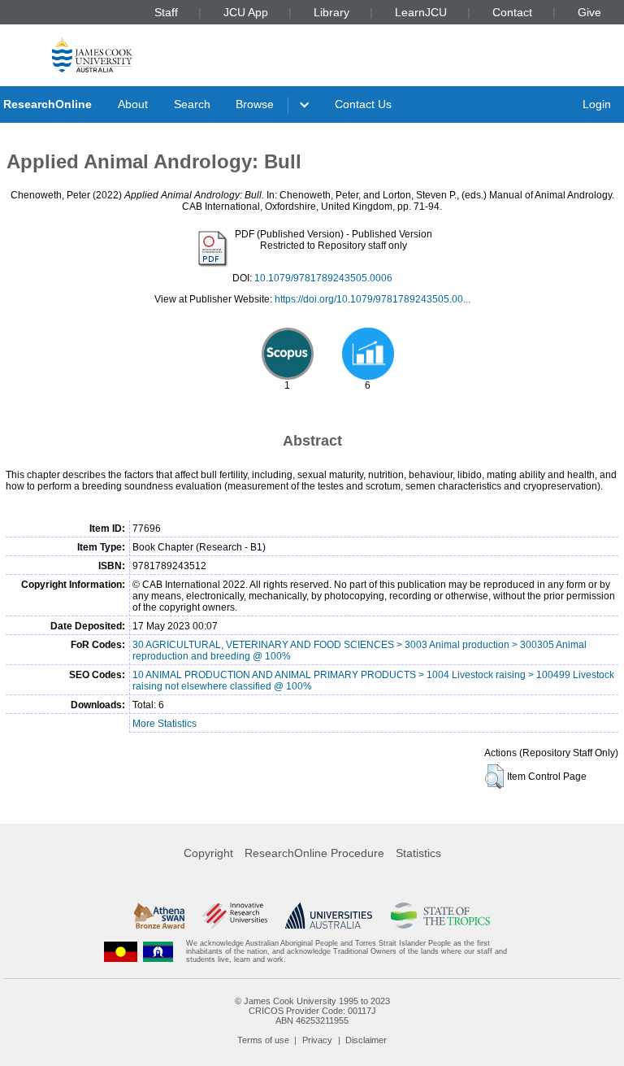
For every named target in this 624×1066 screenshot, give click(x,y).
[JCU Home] (92, 54)
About (133, 104)
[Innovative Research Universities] (234, 916)
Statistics (418, 852)
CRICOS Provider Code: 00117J (312, 1011)
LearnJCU (421, 12)
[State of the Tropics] (440, 916)
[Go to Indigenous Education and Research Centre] (121, 951)
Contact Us (363, 104)
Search (192, 104)
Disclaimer (366, 1040)
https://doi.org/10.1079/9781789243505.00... (372, 299)
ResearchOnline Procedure (314, 852)
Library (331, 12)
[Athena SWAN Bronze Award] (159, 916)
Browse (255, 104)
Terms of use (263, 1040)
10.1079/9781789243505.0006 (323, 278)
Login (597, 104)
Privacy (317, 1040)
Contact (512, 12)
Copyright (208, 852)
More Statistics (164, 723)
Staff (166, 12)
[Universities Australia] (328, 916)
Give (589, 12)
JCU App (245, 12)
